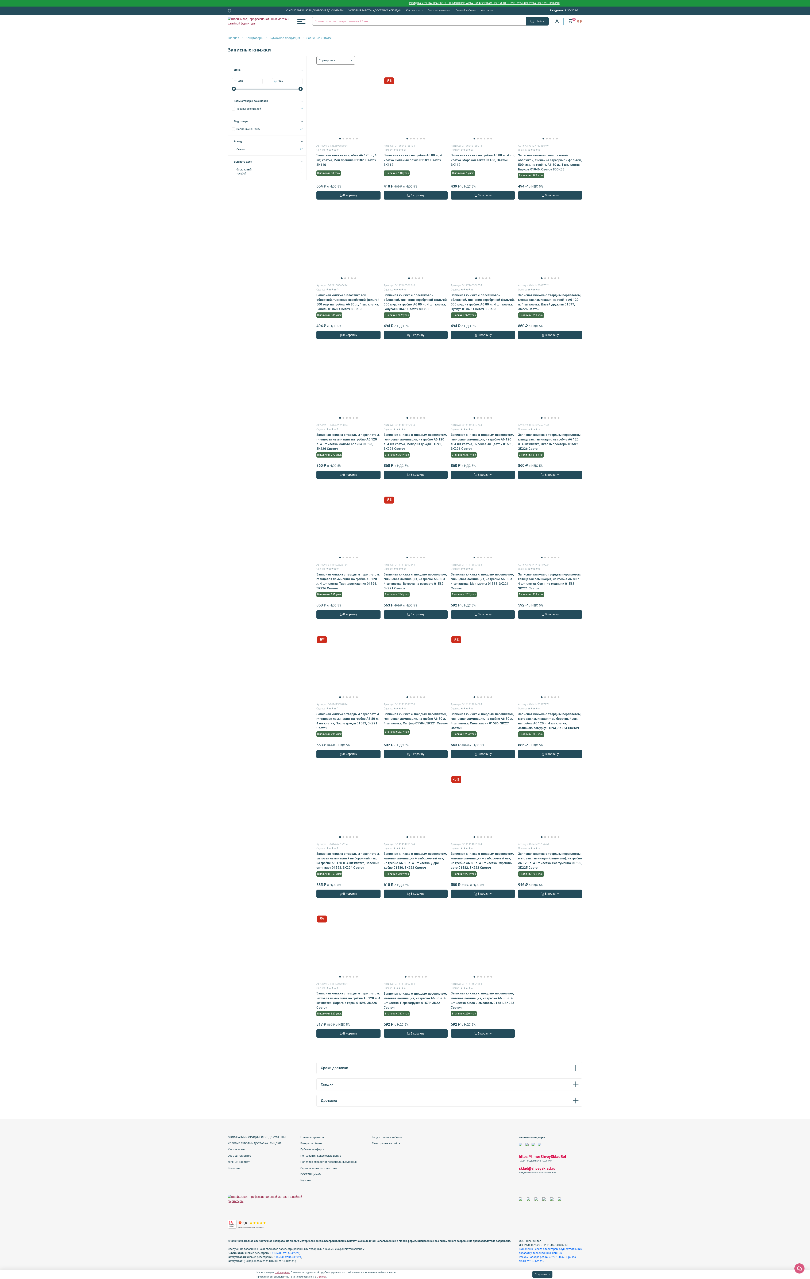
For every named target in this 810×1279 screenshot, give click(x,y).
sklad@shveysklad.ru (537, 1168)
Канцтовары (254, 38)
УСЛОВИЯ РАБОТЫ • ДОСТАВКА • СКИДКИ (374, 10)
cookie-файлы (282, 1272)
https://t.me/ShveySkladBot (542, 1156)
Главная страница (312, 1137)
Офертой (321, 1276)
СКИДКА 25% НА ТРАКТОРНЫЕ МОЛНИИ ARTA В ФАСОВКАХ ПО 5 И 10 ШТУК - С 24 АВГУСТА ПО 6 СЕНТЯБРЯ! (438, 3)
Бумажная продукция (285, 38)
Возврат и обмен (311, 1143)
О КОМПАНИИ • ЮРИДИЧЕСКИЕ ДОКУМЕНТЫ (315, 10)
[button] (340, 138)
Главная (233, 38)
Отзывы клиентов (439, 10)
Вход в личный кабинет (387, 1137)
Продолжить (542, 1274)
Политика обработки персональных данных (328, 1161)
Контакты (487, 10)
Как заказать (414, 10)
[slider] (234, 89)
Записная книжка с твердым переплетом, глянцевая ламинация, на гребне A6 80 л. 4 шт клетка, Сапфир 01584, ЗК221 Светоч (416, 718)
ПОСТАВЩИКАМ (310, 1174)
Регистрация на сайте (386, 1143)
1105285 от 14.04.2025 (285, 1253)
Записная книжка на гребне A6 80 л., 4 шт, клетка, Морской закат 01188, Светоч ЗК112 (482, 159)
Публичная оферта (312, 1149)
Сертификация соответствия (318, 1168)
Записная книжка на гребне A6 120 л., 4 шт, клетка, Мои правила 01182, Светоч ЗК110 (346, 159)
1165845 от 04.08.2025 (287, 1257)
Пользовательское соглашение (320, 1155)
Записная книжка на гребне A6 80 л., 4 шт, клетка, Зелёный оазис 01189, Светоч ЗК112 (415, 159)
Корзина (305, 1180)
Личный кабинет (465, 10)
